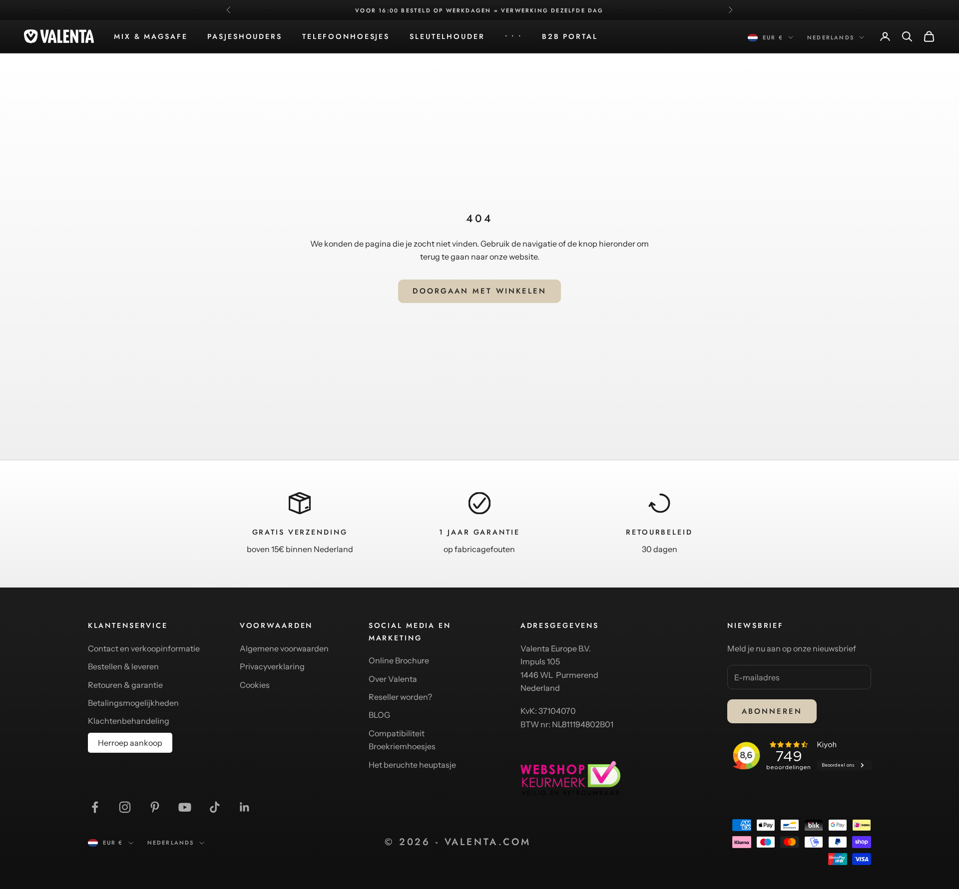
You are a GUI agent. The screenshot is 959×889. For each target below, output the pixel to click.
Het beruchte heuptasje (412, 765)
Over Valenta (393, 679)
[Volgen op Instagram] (125, 807)
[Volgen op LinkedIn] (245, 807)
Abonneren (772, 711)
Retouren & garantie (125, 685)
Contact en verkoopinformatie (144, 648)
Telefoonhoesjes (346, 36)
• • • (513, 36)
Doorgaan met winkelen (479, 291)
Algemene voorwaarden (284, 648)
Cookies (255, 685)
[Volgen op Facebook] (95, 807)
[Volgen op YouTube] (185, 807)
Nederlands (830, 37)
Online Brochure (399, 660)
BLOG (379, 715)
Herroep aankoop (130, 743)
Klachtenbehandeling (128, 721)
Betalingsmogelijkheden (133, 703)
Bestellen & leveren (123, 666)
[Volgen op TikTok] (215, 807)
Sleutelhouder (447, 36)
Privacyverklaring (272, 666)
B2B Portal (570, 36)
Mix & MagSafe (150, 36)
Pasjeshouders (244, 36)
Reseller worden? (400, 697)
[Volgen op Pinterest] (155, 807)
